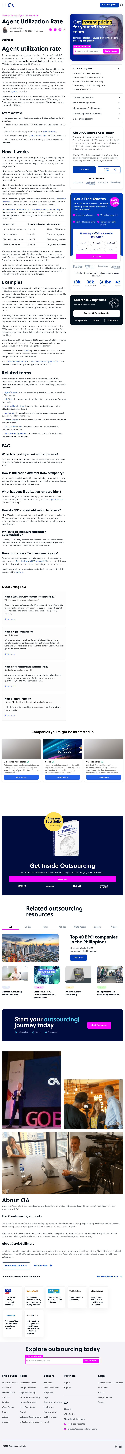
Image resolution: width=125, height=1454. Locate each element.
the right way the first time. (34, 740)
